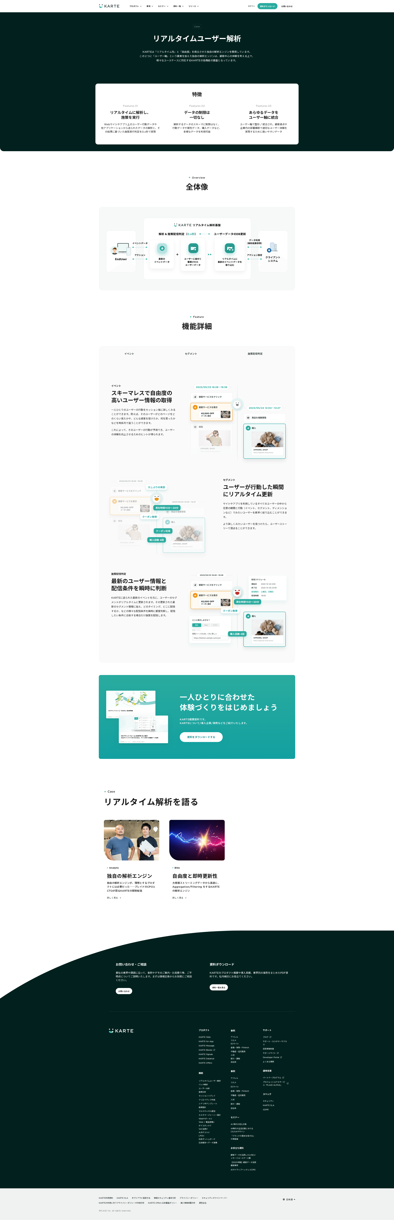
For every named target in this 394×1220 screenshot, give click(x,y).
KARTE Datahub (206, 1058)
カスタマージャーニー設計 (210, 1115)
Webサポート (205, 1118)
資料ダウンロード (267, 6)
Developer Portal (271, 1057)
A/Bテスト (203, 1132)
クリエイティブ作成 (207, 1099)
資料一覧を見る (218, 987)
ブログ (265, 1037)
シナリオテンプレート (208, 1103)
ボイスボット (204, 1125)
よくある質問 (268, 1061)
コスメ (233, 1040)
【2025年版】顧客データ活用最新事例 (243, 1164)
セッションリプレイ (207, 1095)
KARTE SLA (268, 1105)
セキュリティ (268, 1101)
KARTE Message (206, 1045)
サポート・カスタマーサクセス (275, 1043)
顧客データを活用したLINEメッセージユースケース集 (243, 1156)
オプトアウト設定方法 (141, 1198)
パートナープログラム (272, 1077)
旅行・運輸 (235, 1058)
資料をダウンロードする (201, 736)
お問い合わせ (287, 6)
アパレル (234, 1037)
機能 (201, 1073)
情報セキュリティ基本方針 (165, 1198)
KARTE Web (205, 1037)
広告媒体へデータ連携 (208, 1142)
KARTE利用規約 (106, 1198)
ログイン (251, 6)
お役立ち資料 (237, 1148)
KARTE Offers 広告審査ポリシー (162, 1203)
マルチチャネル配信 (207, 1111)
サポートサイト (269, 1053)
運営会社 (202, 1203)
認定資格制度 (268, 1048)
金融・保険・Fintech (240, 1047)
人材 (232, 1055)
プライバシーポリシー (189, 1198)
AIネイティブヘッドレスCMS (243, 1169)
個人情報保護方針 (188, 1203)
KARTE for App (206, 1041)
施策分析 (202, 1092)
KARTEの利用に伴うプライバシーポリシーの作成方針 (121, 1203)
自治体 (233, 1062)
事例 (233, 1030)
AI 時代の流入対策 (238, 1124)
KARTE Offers (205, 1063)
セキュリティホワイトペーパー (214, 1198)
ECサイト (235, 1043)
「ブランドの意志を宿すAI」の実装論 (243, 1137)
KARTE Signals (206, 1054)
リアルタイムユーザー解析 (210, 1081)
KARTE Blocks (205, 1050)
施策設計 (202, 1107)
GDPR (266, 1109)
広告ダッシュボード (207, 1139)
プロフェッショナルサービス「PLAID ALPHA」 (274, 1083)
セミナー (235, 1117)
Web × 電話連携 (206, 1122)
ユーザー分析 (204, 1088)
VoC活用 (202, 1129)
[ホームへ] (109, 6)
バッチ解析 (203, 1084)
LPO (201, 1135)
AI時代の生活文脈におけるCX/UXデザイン (242, 1130)
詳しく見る (112, 897)
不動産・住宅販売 (238, 1051)
